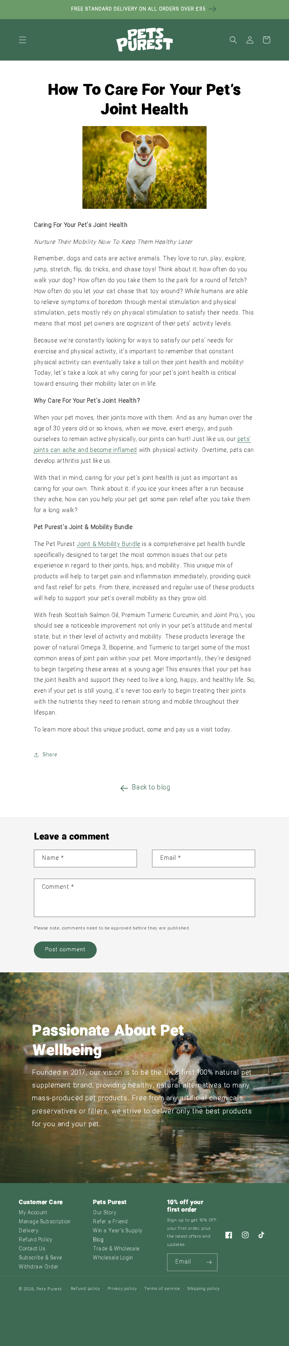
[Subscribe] (209, 1262)
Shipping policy (203, 1289)
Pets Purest (49, 1289)
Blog (98, 1240)
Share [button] (50, 755)
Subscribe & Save (40, 1258)
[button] (22, 40)
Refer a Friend (110, 1222)
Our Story (104, 1213)
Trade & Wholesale (116, 1249)
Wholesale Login (113, 1258)
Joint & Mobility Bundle (108, 544)
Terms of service (162, 1289)
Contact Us (32, 1249)
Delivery (28, 1231)
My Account (33, 1213)
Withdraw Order (39, 1267)
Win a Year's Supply (118, 1231)
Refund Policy (35, 1240)
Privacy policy (122, 1289)
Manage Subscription (45, 1222)
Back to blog (151, 787)
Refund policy (85, 1289)
